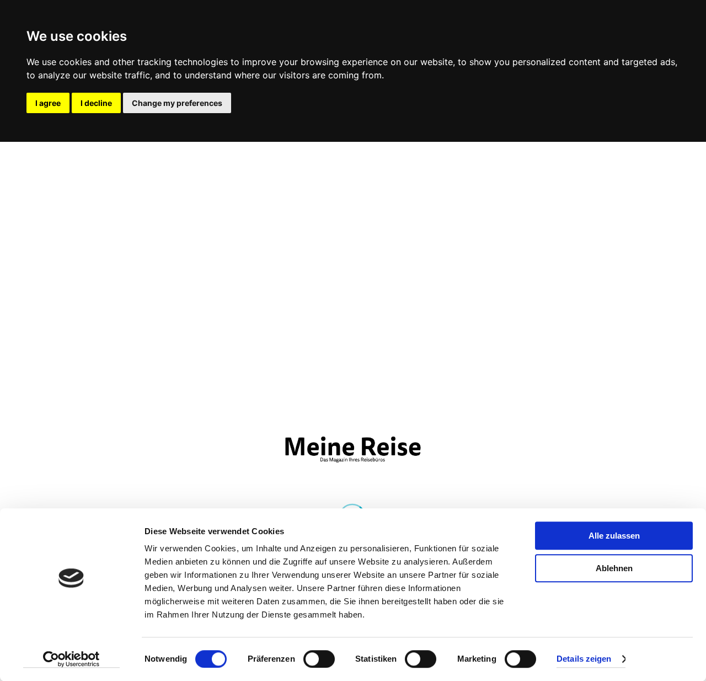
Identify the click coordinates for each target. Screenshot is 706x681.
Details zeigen (584, 659)
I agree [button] (48, 103)
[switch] (319, 659)
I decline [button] (96, 103)
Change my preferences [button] (177, 103)
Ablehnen (614, 568)
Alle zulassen (614, 535)
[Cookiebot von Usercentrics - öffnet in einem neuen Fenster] (71, 659)
